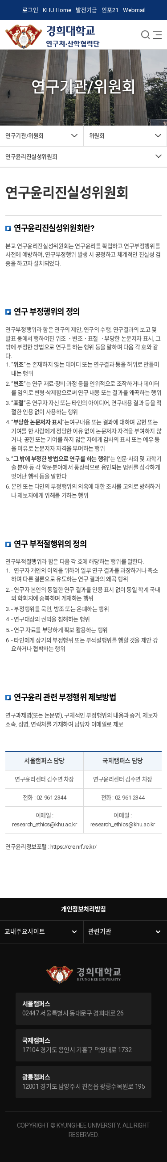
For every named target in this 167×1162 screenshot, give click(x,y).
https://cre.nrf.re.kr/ (73, 846)
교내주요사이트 (24, 931)
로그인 (30, 10)
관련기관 (99, 931)
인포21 (110, 10)
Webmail (134, 10)
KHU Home (57, 10)
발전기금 (86, 10)
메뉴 (145, 34)
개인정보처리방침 (83, 909)
